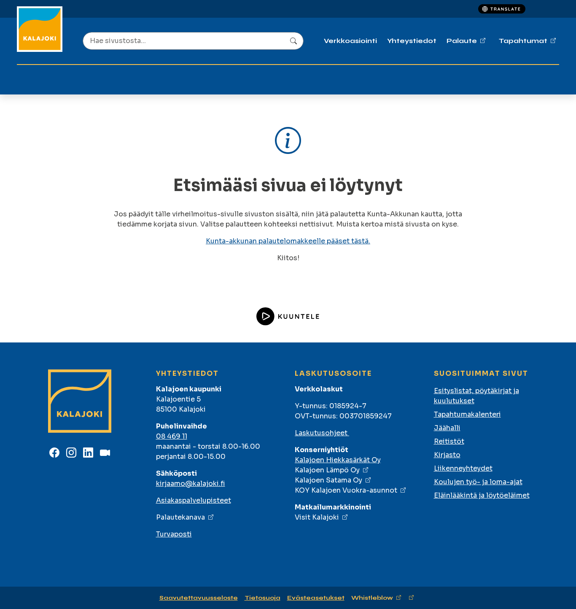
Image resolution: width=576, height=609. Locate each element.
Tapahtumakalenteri (467, 414)
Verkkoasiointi (350, 41)
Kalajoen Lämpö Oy (327, 470)
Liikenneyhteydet (463, 468)
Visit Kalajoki (317, 517)
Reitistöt (449, 441)
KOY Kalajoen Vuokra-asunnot (346, 490)
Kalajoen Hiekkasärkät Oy (338, 459)
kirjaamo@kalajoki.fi (190, 483)
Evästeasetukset (316, 597)
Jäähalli (447, 427)
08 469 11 (171, 436)
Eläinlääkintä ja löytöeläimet (482, 495)
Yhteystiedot (411, 41)
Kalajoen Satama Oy (328, 480)
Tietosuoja (262, 597)
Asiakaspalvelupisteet (193, 500)
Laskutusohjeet (322, 432)
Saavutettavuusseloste (198, 597)
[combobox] (193, 41)
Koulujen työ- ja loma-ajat (478, 481)
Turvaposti (174, 534)
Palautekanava (180, 517)
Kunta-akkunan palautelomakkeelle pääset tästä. (288, 241)
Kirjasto (447, 454)
